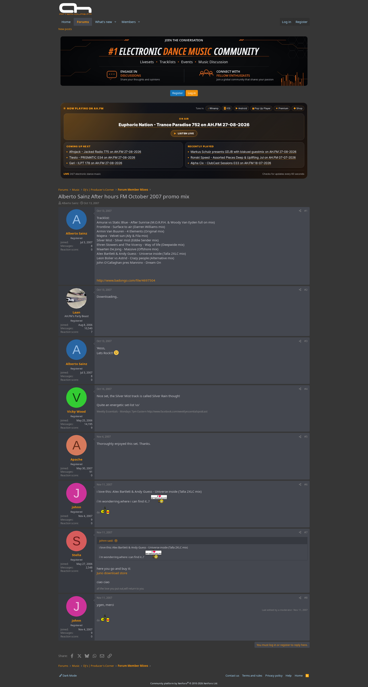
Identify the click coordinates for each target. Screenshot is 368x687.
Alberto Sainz (70, 203)
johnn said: (106, 540)
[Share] (300, 211)
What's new (103, 22)
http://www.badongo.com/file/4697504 (126, 280)
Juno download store (112, 573)
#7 (306, 532)
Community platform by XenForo (184, 683)
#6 (306, 484)
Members (129, 22)
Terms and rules (252, 675)
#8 (306, 598)
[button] (115, 22)
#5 (306, 436)
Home (66, 22)
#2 (306, 290)
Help (289, 675)
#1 (306, 211)
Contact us (232, 675)
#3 (306, 341)
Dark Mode (69, 675)
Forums (83, 22)
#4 (306, 389)
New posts (65, 29)
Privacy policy (274, 675)
